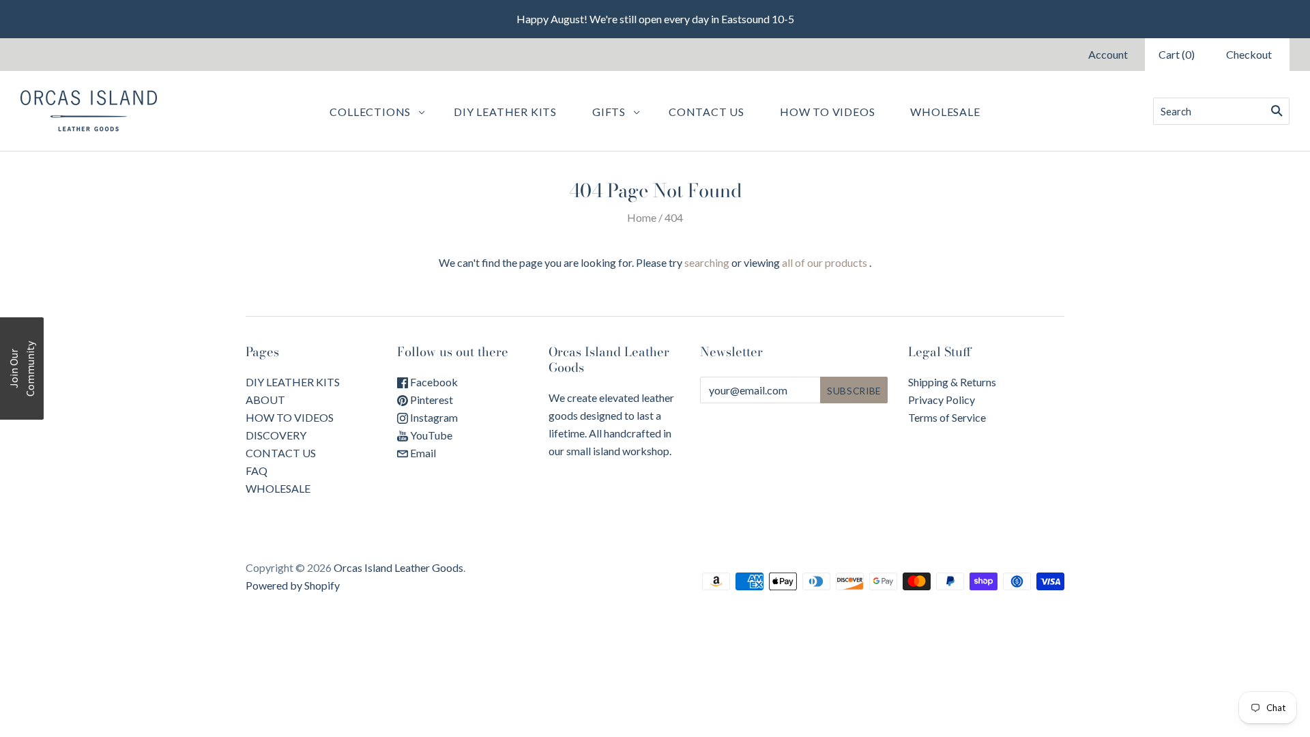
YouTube (430, 435)
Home (641, 217)
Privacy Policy (941, 399)
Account (1108, 54)
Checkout (1249, 54)
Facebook (433, 381)
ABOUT (265, 399)
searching (706, 262)
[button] (22, 368)
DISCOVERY (276, 435)
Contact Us (706, 111)
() (1177, 54)
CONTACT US (281, 452)
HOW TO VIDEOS (290, 417)
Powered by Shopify (293, 585)
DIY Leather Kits (505, 111)
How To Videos (827, 111)
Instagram (433, 417)
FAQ (256, 470)
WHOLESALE (945, 111)
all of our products (824, 262)
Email (422, 452)
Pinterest (430, 399)
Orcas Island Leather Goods (398, 567)
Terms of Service (947, 417)
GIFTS (609, 111)
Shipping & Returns (952, 381)
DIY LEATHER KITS (293, 381)
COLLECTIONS (370, 111)
